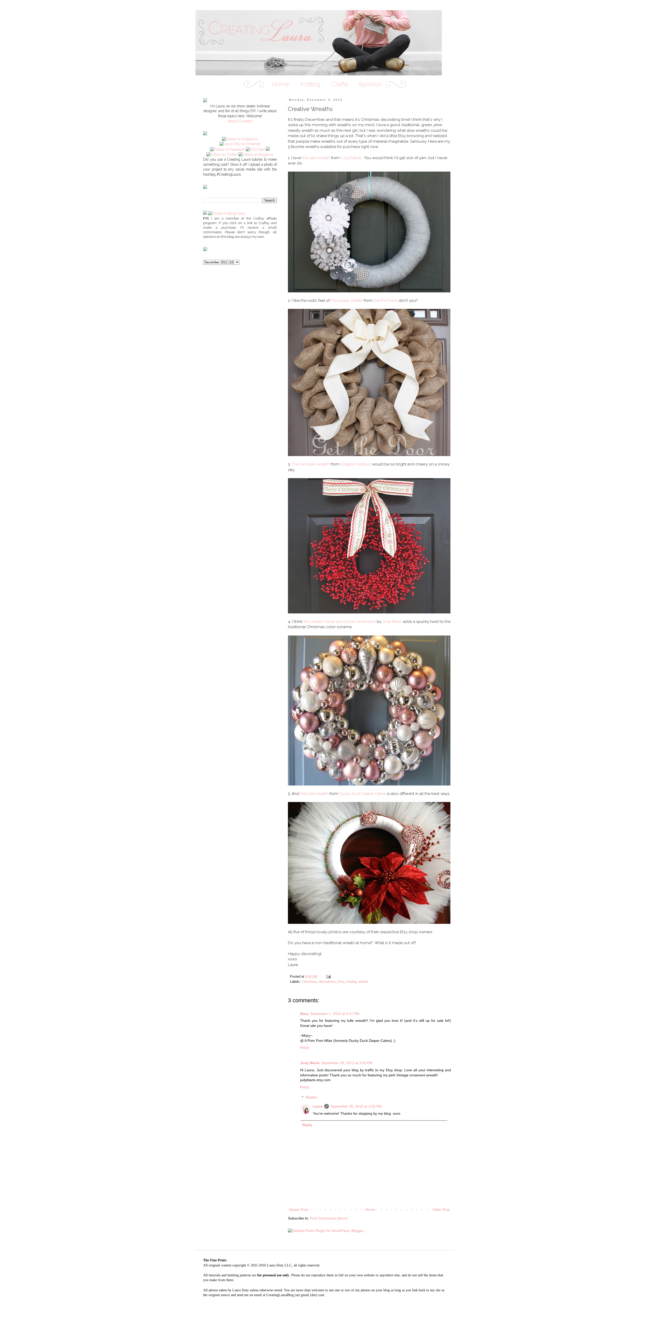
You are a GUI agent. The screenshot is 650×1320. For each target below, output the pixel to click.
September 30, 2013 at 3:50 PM (346, 1063)
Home (370, 1210)
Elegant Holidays (355, 464)
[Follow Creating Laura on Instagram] (240, 139)
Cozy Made (351, 158)
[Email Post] (328, 976)
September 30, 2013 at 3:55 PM (356, 1106)
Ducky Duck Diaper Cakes (362, 793)
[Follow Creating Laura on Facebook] (227, 149)
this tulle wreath (314, 793)
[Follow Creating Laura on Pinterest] (240, 144)
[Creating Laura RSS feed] (255, 149)
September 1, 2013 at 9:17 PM (334, 1014)
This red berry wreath (311, 464)
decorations (327, 981)
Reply (304, 1047)
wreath (363, 981)
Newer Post (298, 1210)
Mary (304, 1014)
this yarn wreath (316, 158)
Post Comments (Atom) (329, 1218)
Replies (311, 1097)
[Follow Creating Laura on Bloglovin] (255, 155)
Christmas (309, 981)
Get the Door (385, 300)
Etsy (341, 981)
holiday (351, 981)
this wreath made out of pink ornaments (339, 621)
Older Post (441, 1210)
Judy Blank (392, 621)
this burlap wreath (347, 300)
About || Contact (240, 121)
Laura (318, 1106)
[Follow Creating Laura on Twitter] (221, 155)
